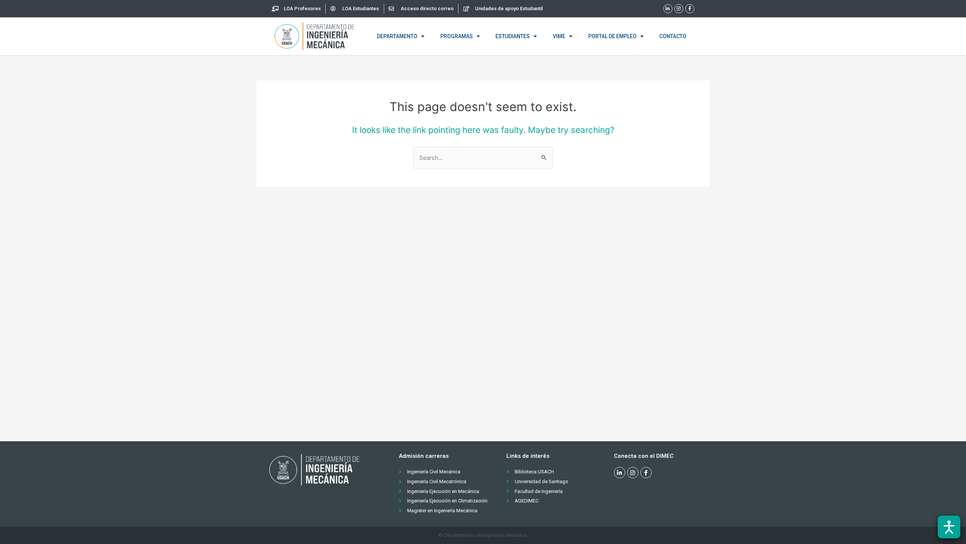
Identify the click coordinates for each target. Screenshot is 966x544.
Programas (456, 36)
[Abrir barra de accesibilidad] (949, 527)
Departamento (397, 36)
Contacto (672, 36)
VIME (559, 36)
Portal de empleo (612, 36)
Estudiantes (512, 36)
